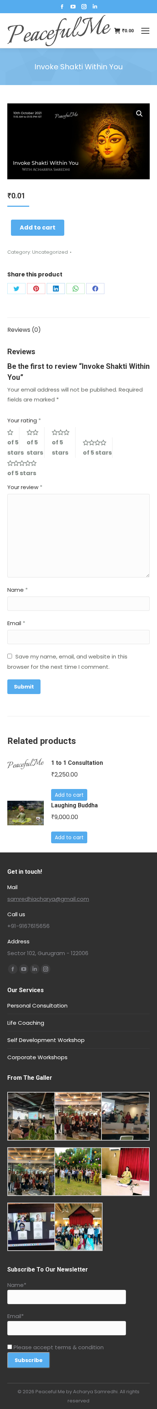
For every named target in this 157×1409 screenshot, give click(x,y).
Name (17, 590)
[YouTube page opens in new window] (73, 6)
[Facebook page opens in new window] (62, 6)
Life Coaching (25, 1023)
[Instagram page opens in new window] (84, 6)
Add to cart (37, 227)
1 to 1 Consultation (77, 762)
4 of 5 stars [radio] (97, 447)
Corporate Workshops (37, 1057)
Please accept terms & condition (58, 1347)
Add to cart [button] (69, 795)
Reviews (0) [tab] (24, 330)
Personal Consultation (37, 1005)
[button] (139, 113)
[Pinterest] (36, 288)
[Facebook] (95, 288)
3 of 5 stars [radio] (64, 442)
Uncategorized (50, 252)
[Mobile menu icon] (145, 30)
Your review (24, 487)
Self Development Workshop (46, 1040)
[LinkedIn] (56, 288)
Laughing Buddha (74, 805)
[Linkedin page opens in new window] (95, 6)
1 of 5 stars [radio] (13, 442)
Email (16, 623)
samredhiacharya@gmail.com (48, 899)
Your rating (24, 420)
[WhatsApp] (75, 288)
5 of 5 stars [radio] (24, 468)
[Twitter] (16, 288)
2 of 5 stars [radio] (36, 442)
